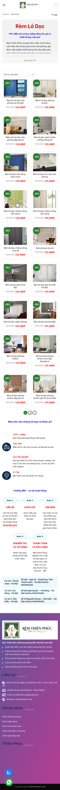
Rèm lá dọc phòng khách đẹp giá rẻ (15, 396)
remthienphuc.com (23, 699)
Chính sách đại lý (9, 721)
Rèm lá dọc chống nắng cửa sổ (15, 249)
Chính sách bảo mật (11, 735)
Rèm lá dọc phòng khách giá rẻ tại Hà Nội (45, 396)
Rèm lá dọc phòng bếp (44, 321)
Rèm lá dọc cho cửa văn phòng (44, 175)
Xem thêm (28, 60)
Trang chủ (5, 14)
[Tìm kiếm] (56, 5)
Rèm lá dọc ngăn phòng (15, 321)
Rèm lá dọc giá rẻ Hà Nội (15, 286)
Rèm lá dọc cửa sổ (44, 248)
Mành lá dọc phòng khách (44, 101)
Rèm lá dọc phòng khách (15, 357)
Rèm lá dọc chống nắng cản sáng (15, 212)
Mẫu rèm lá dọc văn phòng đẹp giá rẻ (15, 138)
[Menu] (4, 5)
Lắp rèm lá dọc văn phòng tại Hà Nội (15, 101)
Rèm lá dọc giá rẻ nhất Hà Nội (45, 286)
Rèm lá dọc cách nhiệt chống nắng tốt (44, 138)
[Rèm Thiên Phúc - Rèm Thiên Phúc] (30, 5)
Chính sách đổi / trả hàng (13, 730)
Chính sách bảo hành (11, 716)
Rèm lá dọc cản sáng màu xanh (15, 175)
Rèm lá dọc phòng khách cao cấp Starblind (44, 359)
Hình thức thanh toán (11, 725)
